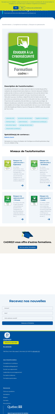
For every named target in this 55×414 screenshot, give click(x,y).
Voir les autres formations (27, 247)
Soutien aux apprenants (10, 369)
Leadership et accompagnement (12, 372)
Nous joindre (7, 403)
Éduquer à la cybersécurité (37, 24)
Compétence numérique (20, 24)
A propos (5, 400)
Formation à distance (9, 375)
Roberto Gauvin (9, 137)
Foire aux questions (8, 391)
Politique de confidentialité (34, 7)
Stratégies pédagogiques (10, 366)
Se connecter (7, 346)
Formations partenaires (9, 378)
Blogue (5, 397)
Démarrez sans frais (11, 342)
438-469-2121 (36, 351)
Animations (6, 394)
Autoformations (7, 24)
